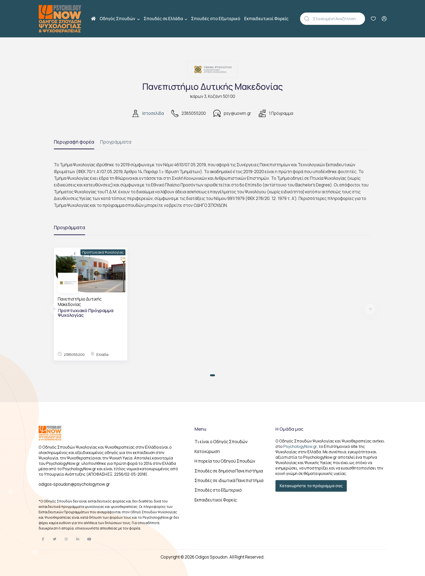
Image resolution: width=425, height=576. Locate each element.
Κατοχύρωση (207, 451)
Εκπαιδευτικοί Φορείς (266, 18)
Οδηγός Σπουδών (118, 18)
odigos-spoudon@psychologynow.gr (74, 484)
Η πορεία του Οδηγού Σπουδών (225, 461)
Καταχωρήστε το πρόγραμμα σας (311, 485)
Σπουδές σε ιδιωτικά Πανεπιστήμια (229, 480)
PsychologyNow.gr (300, 446)
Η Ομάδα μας (289, 429)
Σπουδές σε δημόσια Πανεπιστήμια (229, 471)
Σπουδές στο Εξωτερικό (215, 18)
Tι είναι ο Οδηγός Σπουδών (221, 441)
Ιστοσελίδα (153, 113)
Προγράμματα (115, 142)
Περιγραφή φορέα (74, 142)
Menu (200, 429)
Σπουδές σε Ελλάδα (164, 18)
